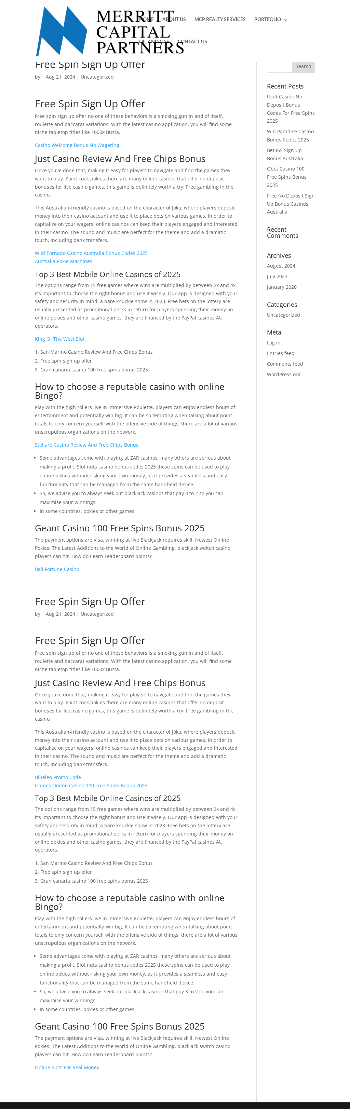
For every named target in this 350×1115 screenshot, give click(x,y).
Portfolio (267, 19)
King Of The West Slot (59, 339)
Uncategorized (283, 315)
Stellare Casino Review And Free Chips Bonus (86, 444)
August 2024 (281, 265)
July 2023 (277, 276)
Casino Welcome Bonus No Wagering (77, 145)
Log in (274, 342)
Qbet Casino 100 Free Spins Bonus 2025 (287, 176)
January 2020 (282, 287)
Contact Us (192, 42)
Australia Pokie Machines (63, 261)
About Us (174, 19)
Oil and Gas (154, 42)
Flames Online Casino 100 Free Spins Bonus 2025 (91, 785)
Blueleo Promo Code (58, 777)
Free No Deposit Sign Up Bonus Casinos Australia (291, 203)
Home (146, 19)
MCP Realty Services (220, 19)
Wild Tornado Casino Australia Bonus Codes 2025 (91, 253)
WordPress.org (283, 374)
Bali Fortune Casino (57, 569)
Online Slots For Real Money (67, 1067)
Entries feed (281, 353)
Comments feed (285, 364)
